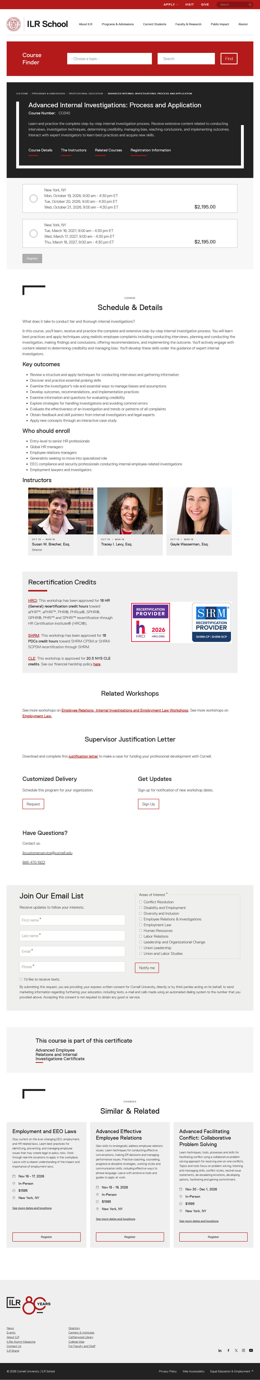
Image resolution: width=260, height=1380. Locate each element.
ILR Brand (13, 1350)
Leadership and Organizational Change (174, 942)
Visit (189, 4)
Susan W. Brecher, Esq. (51, 544)
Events (11, 1332)
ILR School (48, 1371)
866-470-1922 (33, 862)
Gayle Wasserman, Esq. (189, 544)
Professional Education (86, 93)
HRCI (32, 600)
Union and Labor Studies (163, 953)
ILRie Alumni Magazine (21, 1342)
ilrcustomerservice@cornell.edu (47, 853)
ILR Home (22, 93)
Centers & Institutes (81, 1332)
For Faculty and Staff (82, 1346)
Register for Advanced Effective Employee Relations (130, 1185)
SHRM (33, 635)
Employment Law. (37, 716)
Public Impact (220, 24)
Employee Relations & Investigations (172, 919)
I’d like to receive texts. (42, 979)
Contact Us (14, 1346)
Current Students (154, 24)
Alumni (243, 24)
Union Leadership (157, 947)
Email (26, 951)
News (10, 1328)
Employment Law (157, 925)
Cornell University (28, 1371)
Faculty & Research (188, 24)
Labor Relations (156, 936)
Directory (74, 1328)
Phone (27, 967)
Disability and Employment (165, 907)
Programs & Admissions (118, 24)
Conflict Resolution (159, 902)
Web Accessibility (194, 1371)
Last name (30, 935)
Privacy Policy (168, 1371)
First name (30, 920)
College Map (76, 1342)
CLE (31, 658)
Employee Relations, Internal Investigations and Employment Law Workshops (124, 710)
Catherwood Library (81, 1337)
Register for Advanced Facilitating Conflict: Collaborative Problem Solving (213, 1185)
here (96, 664)
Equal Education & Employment (230, 1371)
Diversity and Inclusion (161, 913)
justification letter (83, 756)
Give (205, 4)
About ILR (85, 24)
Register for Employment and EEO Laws (46, 1185)
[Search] (250, 4)
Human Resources (158, 930)
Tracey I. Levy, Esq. (116, 544)
